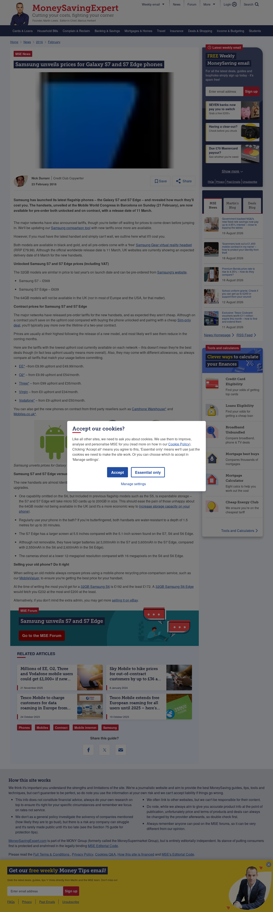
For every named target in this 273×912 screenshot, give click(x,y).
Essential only (148, 472)
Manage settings (133, 483)
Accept (117, 472)
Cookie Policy (178, 443)
